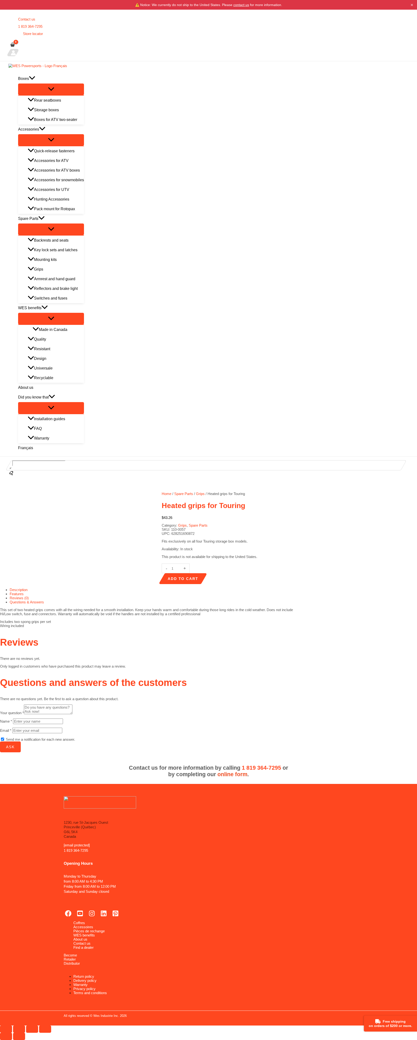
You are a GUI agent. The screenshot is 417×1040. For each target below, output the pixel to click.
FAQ (38, 428)
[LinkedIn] (103, 915)
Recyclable (43, 378)
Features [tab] (17, 594)
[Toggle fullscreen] (19, 1029)
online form (232, 774)
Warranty (41, 438)
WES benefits (30, 308)
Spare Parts (28, 218)
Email (5, 730)
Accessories (28, 129)
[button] (32, 79)
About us (25, 387)
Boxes (23, 79)
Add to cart (183, 579)
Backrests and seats (51, 240)
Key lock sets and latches (55, 250)
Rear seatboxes (47, 100)
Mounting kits (45, 260)
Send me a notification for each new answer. (40, 739)
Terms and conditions (90, 993)
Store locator (33, 34)
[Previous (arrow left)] (6, 1036)
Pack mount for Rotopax (54, 209)
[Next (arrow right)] (19, 1036)
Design (40, 358)
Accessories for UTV (51, 190)
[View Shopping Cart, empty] (12, 45)
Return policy (83, 976)
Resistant (42, 349)
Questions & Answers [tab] (27, 602)
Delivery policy (85, 980)
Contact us (26, 19)
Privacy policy (84, 989)
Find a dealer (83, 947)
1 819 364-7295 (30, 26)
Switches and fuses (50, 298)
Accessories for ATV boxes (57, 170)
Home (166, 494)
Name (6, 721)
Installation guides (49, 419)
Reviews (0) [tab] (19, 598)
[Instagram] (91, 915)
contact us (241, 5)
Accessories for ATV (51, 161)
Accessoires (83, 927)
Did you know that (33, 397)
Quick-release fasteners (54, 151)
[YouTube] (80, 915)
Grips (38, 269)
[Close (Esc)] (45, 1029)
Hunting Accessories (51, 199)
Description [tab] (19, 590)
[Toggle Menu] (51, 89)
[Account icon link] (12, 52)
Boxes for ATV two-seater (55, 120)
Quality (40, 339)
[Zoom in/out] (6, 1029)
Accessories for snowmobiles (59, 180)
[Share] (32, 1029)
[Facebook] (68, 915)
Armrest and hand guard (54, 279)
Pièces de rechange (89, 931)
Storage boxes (46, 110)
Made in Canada (53, 330)
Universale (43, 368)
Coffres (79, 923)
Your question (12, 713)
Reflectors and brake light (56, 288)
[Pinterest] (115, 915)
